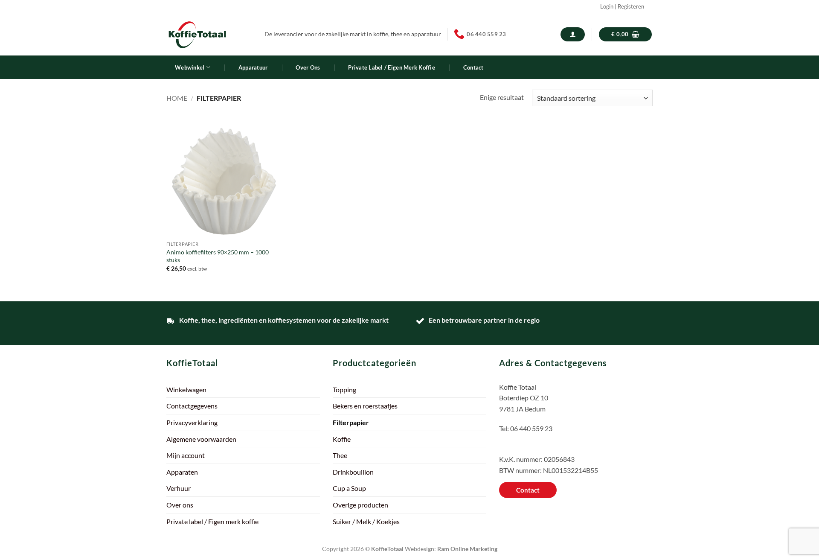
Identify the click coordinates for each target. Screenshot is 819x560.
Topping (344, 389)
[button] (573, 34)
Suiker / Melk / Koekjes (366, 521)
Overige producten (360, 505)
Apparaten (182, 472)
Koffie (342, 439)
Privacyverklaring (192, 422)
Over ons (308, 67)
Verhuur (178, 488)
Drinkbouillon (353, 472)
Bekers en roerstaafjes (365, 406)
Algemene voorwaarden (201, 439)
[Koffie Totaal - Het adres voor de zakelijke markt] (209, 34)
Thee (340, 455)
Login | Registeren (622, 6)
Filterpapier (351, 422)
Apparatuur (253, 67)
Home (176, 98)
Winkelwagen (186, 389)
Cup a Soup (349, 488)
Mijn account (185, 455)
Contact (473, 67)
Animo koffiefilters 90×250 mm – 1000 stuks (217, 256)
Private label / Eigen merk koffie (391, 67)
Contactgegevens (192, 406)
